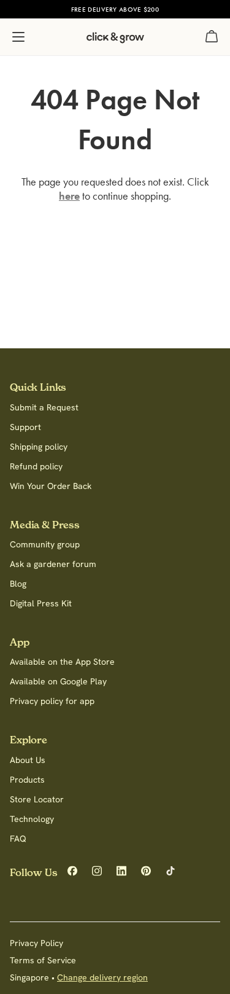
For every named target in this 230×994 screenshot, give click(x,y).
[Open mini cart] (211, 37)
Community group (45, 544)
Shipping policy (38, 446)
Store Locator (37, 799)
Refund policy (36, 466)
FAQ (18, 838)
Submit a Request (44, 407)
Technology (32, 818)
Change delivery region (102, 977)
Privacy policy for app (52, 700)
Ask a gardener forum (53, 563)
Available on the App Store (62, 661)
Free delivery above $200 (115, 9)
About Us (27, 759)
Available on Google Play (58, 681)
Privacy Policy (36, 943)
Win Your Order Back (50, 485)
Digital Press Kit (41, 603)
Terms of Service (43, 960)
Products (27, 779)
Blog (18, 583)
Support (25, 426)
